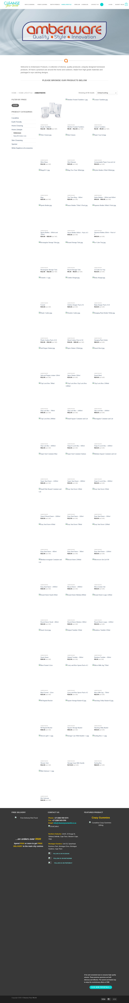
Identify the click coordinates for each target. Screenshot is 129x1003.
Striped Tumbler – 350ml (75, 657)
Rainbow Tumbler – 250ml (102, 657)
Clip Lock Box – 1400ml (74, 410)
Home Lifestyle (66, 4)
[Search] (101, 4)
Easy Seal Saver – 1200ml (102, 551)
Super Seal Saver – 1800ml (76, 481)
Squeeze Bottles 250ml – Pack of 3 (104, 233)
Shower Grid (44, 763)
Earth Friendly (55, 4)
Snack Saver (45, 657)
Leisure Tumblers (99, 127)
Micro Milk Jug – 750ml (101, 692)
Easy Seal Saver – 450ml (49, 551)
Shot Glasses (71, 162)
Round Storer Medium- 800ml (76, 622)
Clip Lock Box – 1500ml (101, 410)
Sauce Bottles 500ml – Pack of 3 (77, 232)
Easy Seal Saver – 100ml (75, 516)
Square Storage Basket (74, 728)
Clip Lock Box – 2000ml (48, 446)
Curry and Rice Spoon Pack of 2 (77, 692)
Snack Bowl (98, 375)
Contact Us (95, 4)
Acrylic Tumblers (46, 127)
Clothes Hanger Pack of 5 (75, 305)
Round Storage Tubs (74, 269)
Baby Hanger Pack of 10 (102, 305)
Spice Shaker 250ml (73, 375)
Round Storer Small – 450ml (50, 622)
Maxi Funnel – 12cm (47, 692)
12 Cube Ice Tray (99, 269)
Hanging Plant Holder (101, 340)
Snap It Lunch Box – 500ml (76, 446)
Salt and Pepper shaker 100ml (50, 375)
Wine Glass (44, 162)
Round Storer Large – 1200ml (103, 622)
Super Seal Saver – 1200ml (49, 481)
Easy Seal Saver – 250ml (102, 516)
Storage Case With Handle (75, 763)
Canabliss (84, 4)
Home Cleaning (42, 4)
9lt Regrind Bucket (46, 728)
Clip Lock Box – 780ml (48, 410)
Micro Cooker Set (99, 587)
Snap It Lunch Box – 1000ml (103, 446)
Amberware (17, 133)
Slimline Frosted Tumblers (75, 127)
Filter (15, 105)
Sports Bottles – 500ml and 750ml (49, 233)
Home (14, 93)
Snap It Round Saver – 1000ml (50, 516)
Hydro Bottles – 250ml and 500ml (104, 197)
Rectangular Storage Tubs (49, 269)
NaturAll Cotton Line (20, 136)
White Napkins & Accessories (22, 148)
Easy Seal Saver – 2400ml (49, 587)
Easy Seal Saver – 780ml (75, 551)
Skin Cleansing (29, 4)
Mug (42, 197)
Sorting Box (98, 763)
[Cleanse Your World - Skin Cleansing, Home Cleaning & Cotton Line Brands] (12, 4)
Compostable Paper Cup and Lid (104, 162)
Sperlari (77, 4)
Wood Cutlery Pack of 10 (75, 340)
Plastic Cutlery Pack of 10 (49, 340)
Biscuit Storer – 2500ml (74, 587)
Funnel (43, 305)
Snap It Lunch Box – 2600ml (103, 481)
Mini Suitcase (45, 798)
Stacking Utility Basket (101, 728)
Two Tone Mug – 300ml (74, 197)
